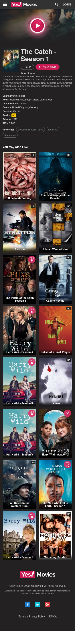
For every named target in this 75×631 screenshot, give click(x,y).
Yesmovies (36, 585)
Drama (13, 95)
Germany (33, 107)
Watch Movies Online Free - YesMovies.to (24, 4)
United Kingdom (20, 107)
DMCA (53, 616)
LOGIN (67, 4)
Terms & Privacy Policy (32, 616)
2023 (14, 119)
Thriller (21, 95)
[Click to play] (37, 25)
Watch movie (49, 66)
